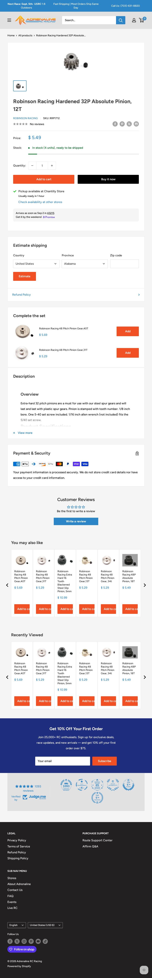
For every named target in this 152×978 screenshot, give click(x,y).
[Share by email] (136, 124)
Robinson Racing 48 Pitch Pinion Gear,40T (63, 328)
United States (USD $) (42, 925)
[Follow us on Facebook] (10, 941)
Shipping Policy (17, 858)
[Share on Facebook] (115, 124)
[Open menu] (9, 20)
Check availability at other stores (40, 202)
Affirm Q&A (90, 846)
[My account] (134, 20)
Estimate (24, 276)
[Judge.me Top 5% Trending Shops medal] (97, 798)
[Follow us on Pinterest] (31, 941)
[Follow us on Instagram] (24, 941)
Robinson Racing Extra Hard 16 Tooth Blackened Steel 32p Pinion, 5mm (64, 581)
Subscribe (104, 761)
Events (11, 902)
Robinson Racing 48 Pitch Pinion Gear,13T (86, 576)
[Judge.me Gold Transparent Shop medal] (82, 785)
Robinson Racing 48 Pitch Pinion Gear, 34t (107, 576)
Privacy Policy (16, 840)
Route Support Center (97, 840)
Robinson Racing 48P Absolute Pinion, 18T (129, 576)
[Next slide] (144, 585)
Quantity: (19, 165)
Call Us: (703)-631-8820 (125, 5)
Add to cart (43, 179)
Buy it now (108, 179)
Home (11, 35)
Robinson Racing (25, 118)
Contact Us (14, 890)
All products (25, 35)
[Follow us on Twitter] (17, 941)
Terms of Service (18, 846)
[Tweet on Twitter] (129, 124)
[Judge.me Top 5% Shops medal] (128, 785)
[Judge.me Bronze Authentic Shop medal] (113, 785)
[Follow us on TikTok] (45, 941)
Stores (11, 878)
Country (18, 255)
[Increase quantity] (52, 165)
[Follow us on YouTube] (38, 941)
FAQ (10, 896)
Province (68, 255)
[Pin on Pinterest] (122, 124)
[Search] (120, 20)
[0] (141, 20)
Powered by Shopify (19, 966)
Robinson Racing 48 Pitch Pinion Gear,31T (63, 350)
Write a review (76, 521)
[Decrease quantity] (32, 165)
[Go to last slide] (7, 585)
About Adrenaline (19, 884)
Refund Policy (21, 294)
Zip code (116, 255)
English (13, 925)
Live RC (12, 908)
